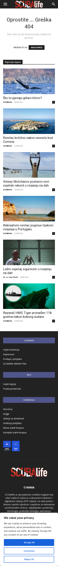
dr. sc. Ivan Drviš (10, 277)
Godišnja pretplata (12, 423)
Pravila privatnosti (12, 388)
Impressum (8, 354)
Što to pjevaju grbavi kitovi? (22, 98)
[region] (29, 539)
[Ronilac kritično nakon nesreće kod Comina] (29, 121)
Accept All (29, 542)
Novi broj (7, 409)
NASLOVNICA (36, 47)
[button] (5, 4)
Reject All (29, 559)
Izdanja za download (13, 418)
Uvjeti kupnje (9, 384)
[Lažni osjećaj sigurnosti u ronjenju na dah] (29, 252)
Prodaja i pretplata (12, 359)
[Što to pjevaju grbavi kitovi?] (29, 81)
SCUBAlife (7, 102)
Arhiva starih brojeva (13, 427)
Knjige (6, 413)
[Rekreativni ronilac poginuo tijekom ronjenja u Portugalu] (29, 208)
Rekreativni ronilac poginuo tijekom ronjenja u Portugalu (28, 227)
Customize (29, 550)
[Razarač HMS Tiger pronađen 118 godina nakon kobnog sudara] (29, 296)
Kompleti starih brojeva (14, 432)
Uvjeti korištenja (11, 349)
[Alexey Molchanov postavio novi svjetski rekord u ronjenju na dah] (29, 165)
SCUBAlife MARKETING (14, 363)
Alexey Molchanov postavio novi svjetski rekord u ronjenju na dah (26, 183)
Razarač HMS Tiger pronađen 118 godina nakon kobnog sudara (27, 315)
